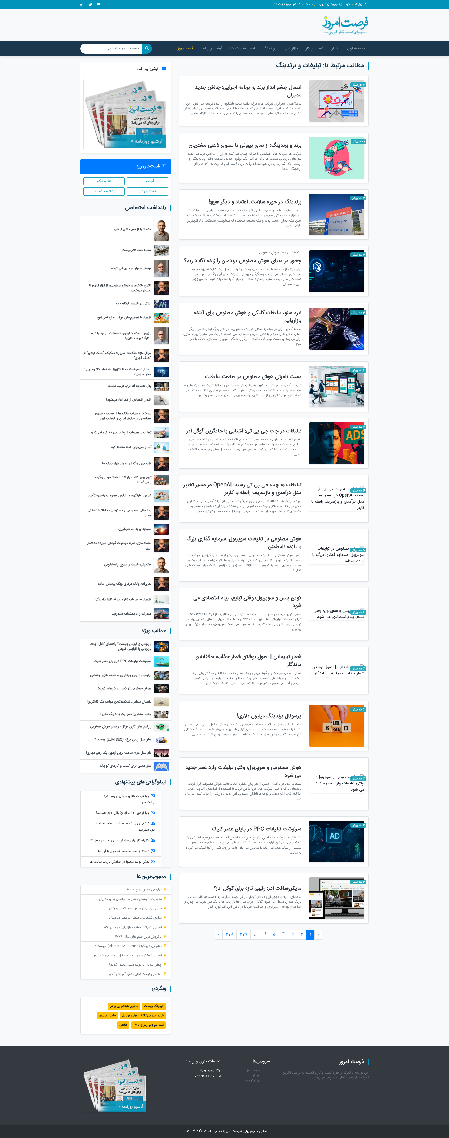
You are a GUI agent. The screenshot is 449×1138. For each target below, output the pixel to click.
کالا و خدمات (104, 191)
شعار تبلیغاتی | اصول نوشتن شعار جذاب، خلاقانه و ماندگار (248, 661)
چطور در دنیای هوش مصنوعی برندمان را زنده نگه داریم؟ (242, 261)
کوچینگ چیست (154, 1006)
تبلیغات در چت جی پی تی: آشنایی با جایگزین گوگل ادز (243, 431)
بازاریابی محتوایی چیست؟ (144, 890)
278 (229, 934)
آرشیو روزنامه (211, 48)
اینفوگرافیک (252, 1080)
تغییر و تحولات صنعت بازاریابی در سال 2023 (132, 927)
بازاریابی (291, 48)
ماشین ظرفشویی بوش (124, 1006)
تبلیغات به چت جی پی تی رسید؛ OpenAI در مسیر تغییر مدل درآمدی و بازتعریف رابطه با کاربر (242, 489)
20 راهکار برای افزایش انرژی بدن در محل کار (119, 840)
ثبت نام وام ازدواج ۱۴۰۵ (148, 1025)
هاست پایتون (107, 1015)
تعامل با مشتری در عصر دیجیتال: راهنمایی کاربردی (128, 955)
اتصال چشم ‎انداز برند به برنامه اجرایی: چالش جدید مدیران (248, 91)
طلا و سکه (104, 181)
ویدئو (256, 1075)
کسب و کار (315, 48)
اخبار (335, 48)
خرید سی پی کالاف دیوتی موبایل (143, 1015)
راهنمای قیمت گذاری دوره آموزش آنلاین (134, 974)
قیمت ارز (147, 181)
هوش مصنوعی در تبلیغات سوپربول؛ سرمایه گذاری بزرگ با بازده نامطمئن (243, 543)
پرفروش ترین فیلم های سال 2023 (138, 937)
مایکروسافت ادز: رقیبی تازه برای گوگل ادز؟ (257, 888)
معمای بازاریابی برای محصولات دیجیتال (135, 908)
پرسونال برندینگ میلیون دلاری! (269, 716)
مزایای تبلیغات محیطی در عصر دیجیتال (135, 918)
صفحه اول (356, 48)
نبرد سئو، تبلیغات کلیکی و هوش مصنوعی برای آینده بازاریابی (247, 317)
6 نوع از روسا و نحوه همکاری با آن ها (123, 851)
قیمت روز (185, 48)
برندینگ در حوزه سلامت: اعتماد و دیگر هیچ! (255, 202)
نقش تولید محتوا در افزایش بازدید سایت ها (119, 862)
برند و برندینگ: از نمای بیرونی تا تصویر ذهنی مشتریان (245, 145)
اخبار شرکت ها (242, 48)
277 (243, 934)
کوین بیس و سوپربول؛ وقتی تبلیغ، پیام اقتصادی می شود (247, 602)
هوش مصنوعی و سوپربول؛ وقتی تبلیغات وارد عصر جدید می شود (243, 771)
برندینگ (269, 48)
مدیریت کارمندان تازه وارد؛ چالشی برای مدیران (130, 899)
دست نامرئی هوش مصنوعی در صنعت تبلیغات (253, 377)
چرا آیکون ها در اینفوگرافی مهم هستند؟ (122, 813)
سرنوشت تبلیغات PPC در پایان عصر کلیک (256, 829)
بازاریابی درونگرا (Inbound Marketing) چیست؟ (128, 946)
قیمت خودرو (147, 191)
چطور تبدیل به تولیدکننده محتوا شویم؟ (135, 965)
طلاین (123, 1025)
